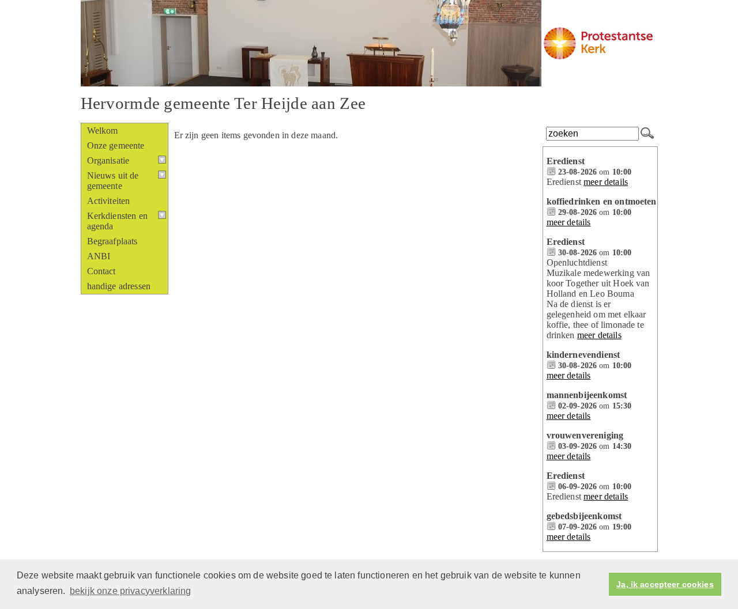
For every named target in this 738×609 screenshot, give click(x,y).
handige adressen (119, 286)
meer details (605, 182)
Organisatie (108, 160)
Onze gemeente (116, 145)
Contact (101, 271)
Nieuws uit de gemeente (113, 181)
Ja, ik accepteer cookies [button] (664, 584)
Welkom (102, 130)
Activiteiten (108, 201)
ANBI (99, 256)
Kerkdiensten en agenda (117, 221)
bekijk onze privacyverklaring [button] (130, 591)
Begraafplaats (112, 241)
